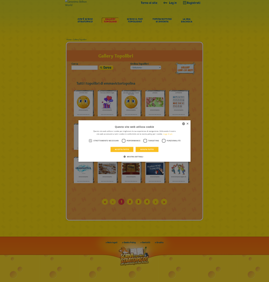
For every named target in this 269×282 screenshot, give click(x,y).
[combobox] (183, 123)
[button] (134, 156)
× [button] (187, 124)
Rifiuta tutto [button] (147, 149)
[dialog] (134, 141)
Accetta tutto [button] (122, 149)
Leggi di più (167, 134)
